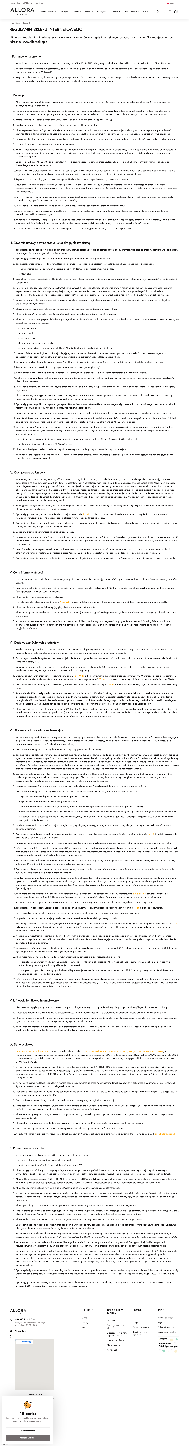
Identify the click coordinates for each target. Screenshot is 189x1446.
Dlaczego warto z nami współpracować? (117, 1334)
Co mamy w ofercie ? (116, 1340)
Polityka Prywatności (166, 1327)
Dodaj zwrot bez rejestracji (140, 1333)
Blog (84, 1327)
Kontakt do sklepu (165, 1317)
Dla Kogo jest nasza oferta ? (115, 1327)
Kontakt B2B (112, 1349)
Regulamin (27, 23)
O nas (84, 1317)
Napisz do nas (21, 1330)
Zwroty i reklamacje (141, 1327)
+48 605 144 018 (25, 1319)
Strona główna (15, 23)
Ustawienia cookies (27, 1430)
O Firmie (111, 1320)
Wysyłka (136, 1322)
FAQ (135, 1317)
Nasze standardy (114, 1345)
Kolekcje (85, 1322)
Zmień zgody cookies (167, 1332)
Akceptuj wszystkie (28, 1437)
